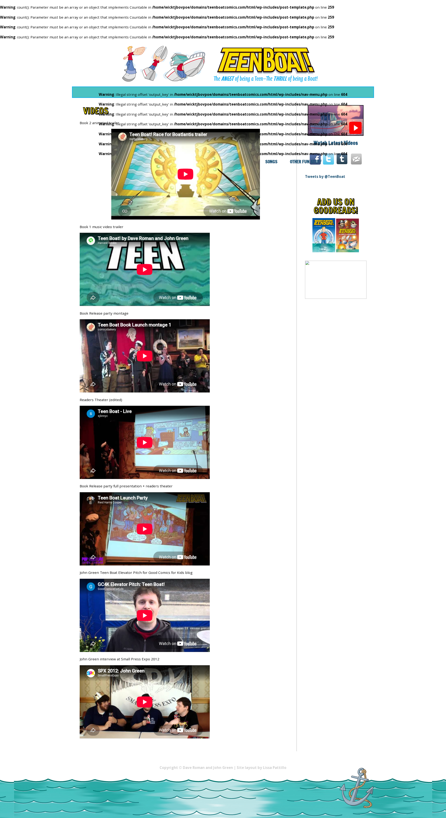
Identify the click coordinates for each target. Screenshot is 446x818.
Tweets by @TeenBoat (325, 176)
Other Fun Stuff (306, 161)
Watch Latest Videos (336, 142)
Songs (271, 161)
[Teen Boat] (223, 63)
